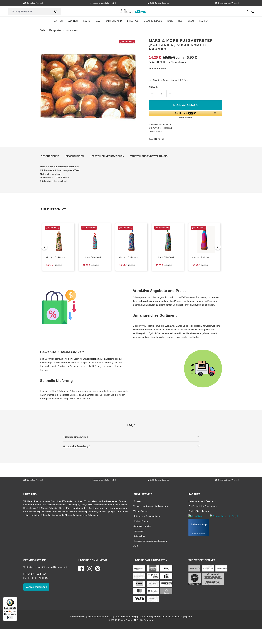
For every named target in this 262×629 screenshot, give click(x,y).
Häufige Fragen (140, 521)
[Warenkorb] (253, 11)
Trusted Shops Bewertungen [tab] (149, 156)
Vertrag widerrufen (37, 587)
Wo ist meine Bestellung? (79, 446)
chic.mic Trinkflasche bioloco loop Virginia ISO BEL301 (131, 257)
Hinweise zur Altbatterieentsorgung (150, 541)
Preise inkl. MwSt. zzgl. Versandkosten (167, 62)
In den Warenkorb (185, 105)
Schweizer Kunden (142, 526)
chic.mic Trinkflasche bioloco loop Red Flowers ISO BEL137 (95, 257)
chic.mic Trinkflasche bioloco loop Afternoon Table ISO (58, 257)
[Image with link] (84, 307)
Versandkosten (123, 616)
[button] (185, 114)
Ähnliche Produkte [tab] (54, 209)
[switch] (10, 617)
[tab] (50, 156)
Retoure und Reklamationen (146, 516)
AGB (135, 545)
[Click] (133, 11)
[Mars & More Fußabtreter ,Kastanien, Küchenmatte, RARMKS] (88, 86)
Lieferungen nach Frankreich (202, 501)
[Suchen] (55, 11)
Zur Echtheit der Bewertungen (202, 506)
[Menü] (15, 599)
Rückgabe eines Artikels (78, 436)
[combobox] (29, 11)
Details (61, 250)
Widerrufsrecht (140, 511)
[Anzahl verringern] (152, 93)
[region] (88, 86)
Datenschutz (139, 536)
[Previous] (44, 247)
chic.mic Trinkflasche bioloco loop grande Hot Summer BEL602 (204, 257)
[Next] (218, 247)
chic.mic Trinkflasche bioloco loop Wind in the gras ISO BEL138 (168, 257)
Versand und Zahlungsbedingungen (150, 506)
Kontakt (137, 501)
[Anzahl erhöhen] (170, 93)
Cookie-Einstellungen (198, 511)
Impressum (138, 531)
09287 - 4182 (34, 574)
